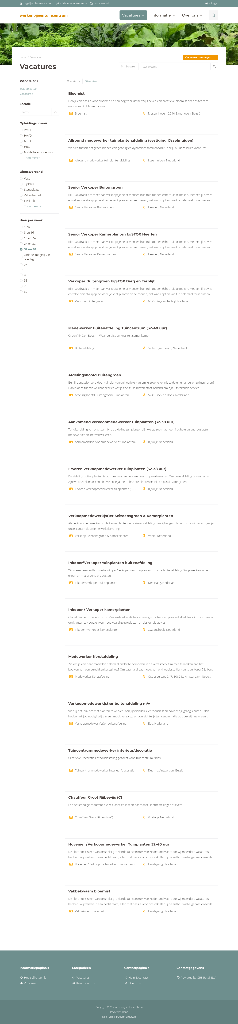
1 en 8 (28, 227)
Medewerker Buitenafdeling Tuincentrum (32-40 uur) (117, 328)
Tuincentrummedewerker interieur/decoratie (110, 750)
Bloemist (76, 93)
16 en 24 (30, 238)
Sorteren (131, 66)
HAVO (28, 135)
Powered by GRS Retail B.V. (198, 978)
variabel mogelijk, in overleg (37, 257)
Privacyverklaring (119, 1012)
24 (26, 265)
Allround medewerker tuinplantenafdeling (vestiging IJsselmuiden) (130, 140)
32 (26, 292)
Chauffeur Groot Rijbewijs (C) (95, 797)
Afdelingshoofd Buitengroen (94, 375)
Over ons (134, 983)
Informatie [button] (161, 15)
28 (26, 286)
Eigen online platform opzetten (119, 1016)
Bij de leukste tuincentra (73, 3)
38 (26, 280)
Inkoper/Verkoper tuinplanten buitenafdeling (110, 563)
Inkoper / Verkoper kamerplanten (99, 610)
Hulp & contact (138, 978)
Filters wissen (91, 81)
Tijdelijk (29, 184)
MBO (27, 141)
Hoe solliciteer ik (34, 978)
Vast (27, 178)
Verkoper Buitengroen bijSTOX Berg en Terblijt (111, 281)
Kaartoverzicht (86, 983)
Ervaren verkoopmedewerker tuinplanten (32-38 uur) (117, 469)
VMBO (28, 130)
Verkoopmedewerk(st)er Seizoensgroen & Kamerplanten (120, 516)
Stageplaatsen (29, 89)
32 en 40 (30, 249)
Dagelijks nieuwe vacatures (38, 3)
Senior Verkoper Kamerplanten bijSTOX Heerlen (112, 234)
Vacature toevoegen (198, 57)
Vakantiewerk (33, 195)
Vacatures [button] (131, 15)
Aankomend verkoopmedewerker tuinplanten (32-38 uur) (121, 422)
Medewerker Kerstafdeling (93, 657)
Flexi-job (29, 201)
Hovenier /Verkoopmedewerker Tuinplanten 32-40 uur (118, 844)
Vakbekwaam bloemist (89, 891)
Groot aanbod (101, 3)
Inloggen (213, 3)
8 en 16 (29, 232)
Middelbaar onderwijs (38, 152)
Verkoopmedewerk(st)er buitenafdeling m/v (109, 703)
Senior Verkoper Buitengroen (95, 187)
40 (26, 275)
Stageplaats (31, 190)
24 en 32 (30, 244)
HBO (27, 147)
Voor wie (29, 983)
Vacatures (26, 94)
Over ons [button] (190, 15)
